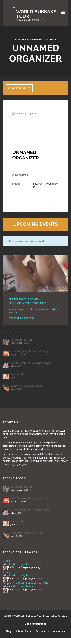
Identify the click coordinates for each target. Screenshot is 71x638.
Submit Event (23, 631)
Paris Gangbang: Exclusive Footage (29, 351)
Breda (6, 572)
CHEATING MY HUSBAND (24, 299)
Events (27, 40)
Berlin (6, 560)
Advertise (59, 631)
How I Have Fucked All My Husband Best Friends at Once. (34, 311)
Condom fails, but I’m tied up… (26, 385)
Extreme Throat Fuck (21, 339)
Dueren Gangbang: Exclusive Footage (30, 362)
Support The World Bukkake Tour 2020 (25, 583)
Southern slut (17, 374)
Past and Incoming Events (19, 564)
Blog (8, 631)
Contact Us (42, 631)
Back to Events (20, 88)
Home (18, 40)
